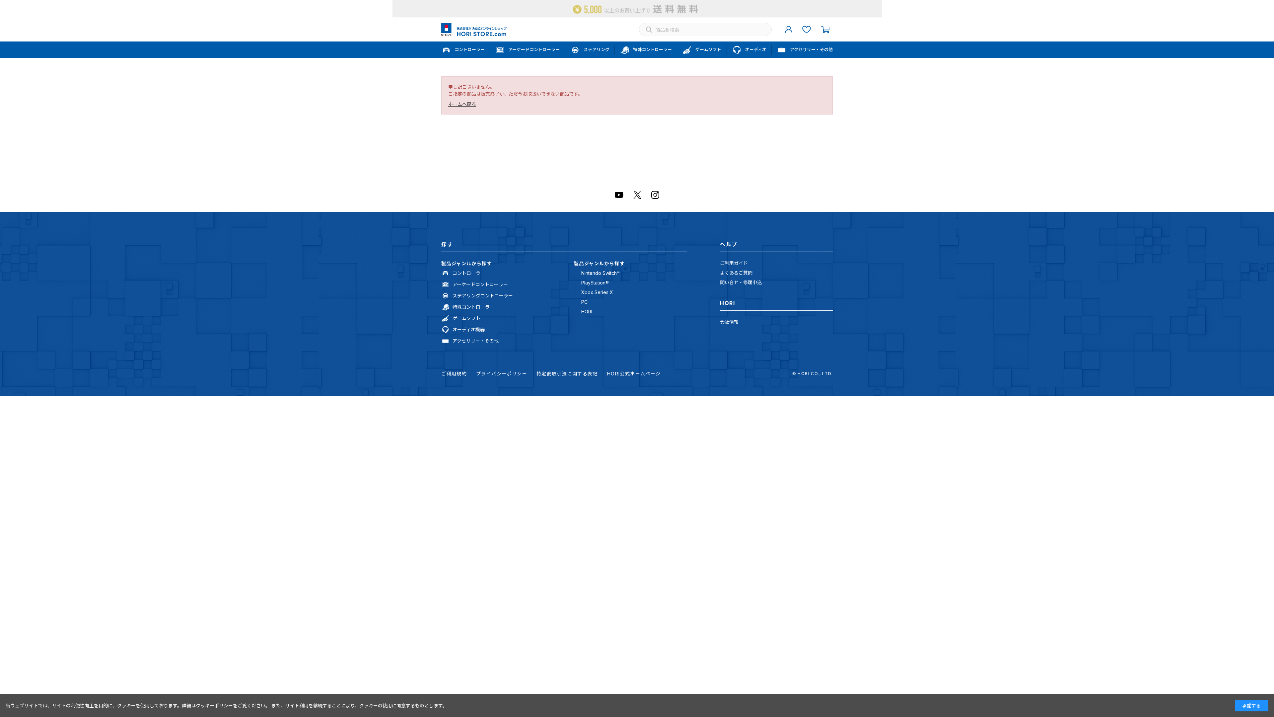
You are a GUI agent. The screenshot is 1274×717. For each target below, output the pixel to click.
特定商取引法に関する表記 (567, 373)
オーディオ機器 (469, 329)
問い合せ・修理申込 (741, 282)
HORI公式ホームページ (634, 373)
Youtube (619, 195)
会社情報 (729, 322)
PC (584, 302)
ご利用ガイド (734, 263)
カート (825, 29)
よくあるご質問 (736, 273)
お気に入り (806, 29)
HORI (586, 311)
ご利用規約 (454, 373)
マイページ (788, 29)
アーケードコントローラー (480, 284)
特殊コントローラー (473, 307)
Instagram (655, 195)
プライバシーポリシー (501, 373)
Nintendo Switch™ (600, 273)
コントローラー (469, 273)
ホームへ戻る (462, 104)
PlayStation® (595, 282)
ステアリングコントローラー (483, 295)
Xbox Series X (597, 292)
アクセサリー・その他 (476, 341)
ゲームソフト (466, 318)
